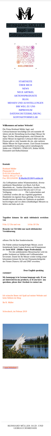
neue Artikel (25, 92)
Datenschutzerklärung (25, 113)
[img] (25, 14)
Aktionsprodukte (25, 95)
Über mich (25, 85)
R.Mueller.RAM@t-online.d (30, 178)
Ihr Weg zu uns (25, 106)
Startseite (25, 81)
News (25, 88)
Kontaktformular (25, 117)
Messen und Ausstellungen (25, 103)
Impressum (25, 110)
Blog (25, 99)
